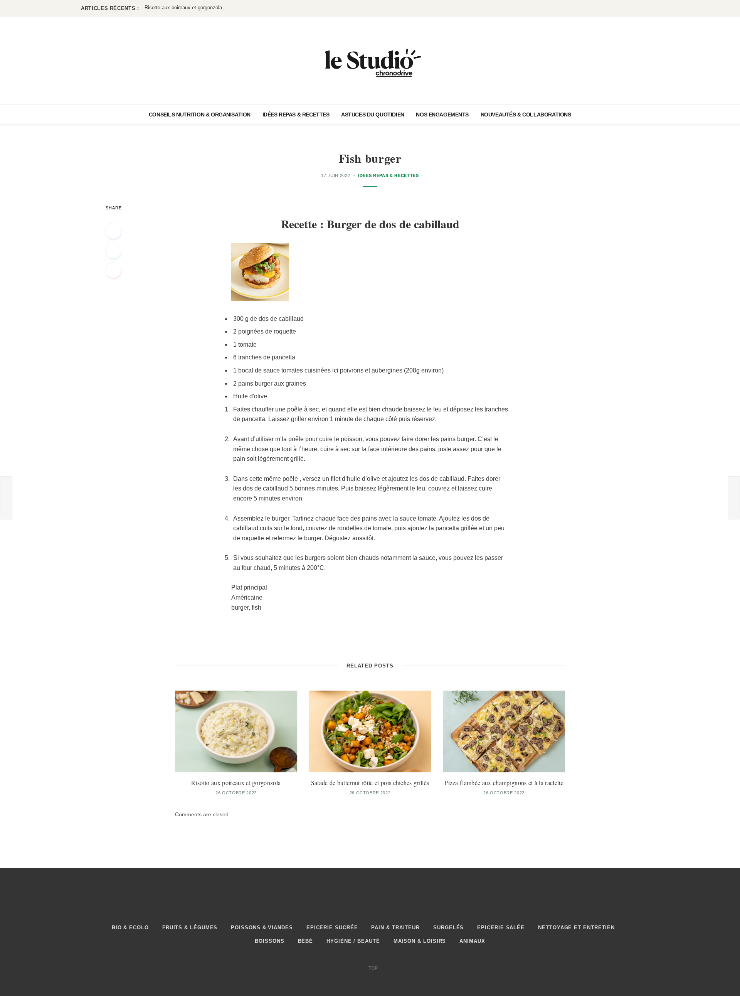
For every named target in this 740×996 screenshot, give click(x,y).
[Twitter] (113, 250)
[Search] (586, 114)
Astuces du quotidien (372, 114)
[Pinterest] (113, 270)
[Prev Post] (6, 497)
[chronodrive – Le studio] (370, 60)
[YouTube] (418, 899)
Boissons (269, 941)
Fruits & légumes (190, 927)
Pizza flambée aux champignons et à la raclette (503, 783)
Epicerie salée (501, 927)
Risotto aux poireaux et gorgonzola (236, 783)
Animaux (472, 941)
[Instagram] (370, 899)
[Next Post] (734, 497)
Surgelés (448, 927)
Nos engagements (442, 114)
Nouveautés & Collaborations (526, 114)
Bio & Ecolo (130, 927)
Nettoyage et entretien (576, 927)
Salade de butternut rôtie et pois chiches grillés (197, 7)
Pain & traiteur (395, 927)
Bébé (305, 941)
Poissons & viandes (262, 927)
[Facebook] (113, 231)
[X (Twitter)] (346, 899)
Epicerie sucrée (332, 927)
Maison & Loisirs (420, 941)
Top (372, 968)
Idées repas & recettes (296, 114)
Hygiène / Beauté (353, 941)
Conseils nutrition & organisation (200, 114)
